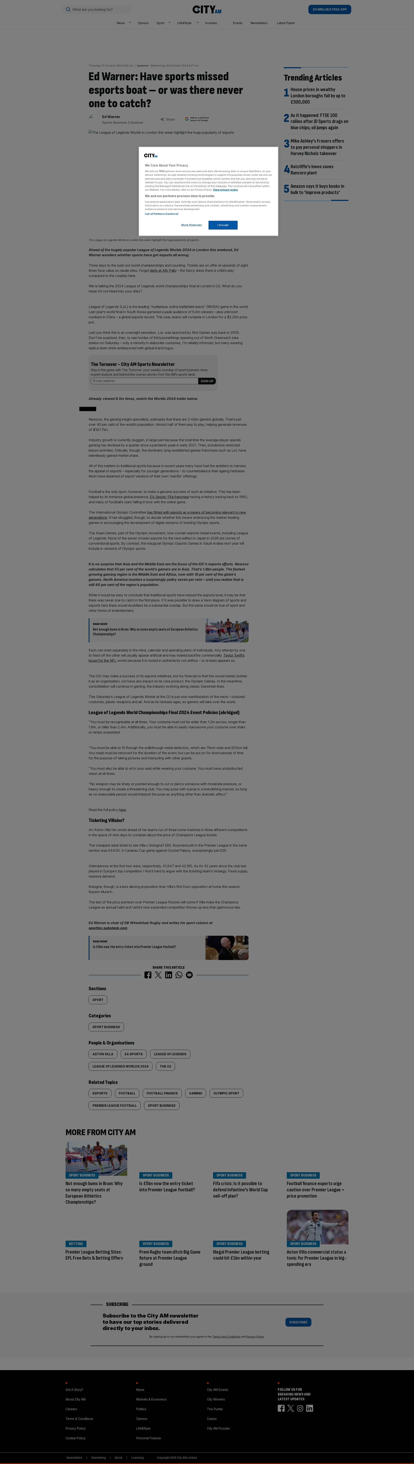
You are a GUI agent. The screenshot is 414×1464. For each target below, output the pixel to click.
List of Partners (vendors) (161, 213)
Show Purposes (191, 224)
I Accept (223, 225)
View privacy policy (225, 189)
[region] (208, 191)
